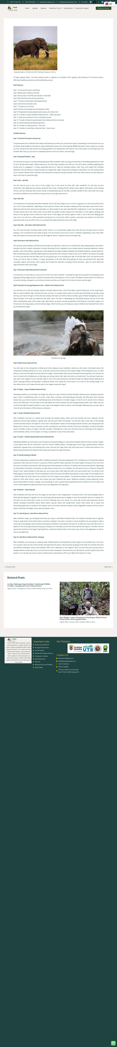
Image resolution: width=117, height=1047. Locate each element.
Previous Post (9, 567)
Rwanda (43, 8)
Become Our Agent (82, 8)
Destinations (68, 8)
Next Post (109, 567)
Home (27, 8)
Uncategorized (21, 588)
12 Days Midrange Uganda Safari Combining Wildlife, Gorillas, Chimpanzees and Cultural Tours (29, 585)
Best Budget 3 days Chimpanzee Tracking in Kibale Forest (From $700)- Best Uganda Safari (83, 618)
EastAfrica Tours (55, 8)
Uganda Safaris (19, 72)
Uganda (35, 8)
